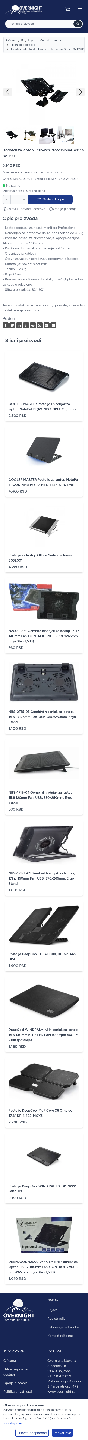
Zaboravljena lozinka (63, 1327)
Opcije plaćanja (15, 1383)
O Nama (9, 1361)
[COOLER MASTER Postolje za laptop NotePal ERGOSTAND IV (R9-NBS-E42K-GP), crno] (44, 450)
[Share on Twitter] (12, 325)
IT (22, 40)
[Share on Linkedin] (19, 325)
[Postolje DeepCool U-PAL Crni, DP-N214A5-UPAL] (44, 925)
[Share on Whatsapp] (40, 325)
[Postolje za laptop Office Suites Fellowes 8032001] (44, 526)
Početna (10, 40)
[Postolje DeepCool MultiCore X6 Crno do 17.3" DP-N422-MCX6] (44, 1081)
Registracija (56, 1318)
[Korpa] (68, 10)
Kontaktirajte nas (60, 1336)
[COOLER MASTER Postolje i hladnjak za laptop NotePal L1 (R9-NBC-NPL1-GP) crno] (44, 375)
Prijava (52, 1310)
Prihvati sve (62, 1433)
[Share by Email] (53, 325)
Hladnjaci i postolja (22, 45)
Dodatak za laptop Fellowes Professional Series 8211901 (47, 49)
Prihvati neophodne (32, 1433)
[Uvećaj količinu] (24, 199)
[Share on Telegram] (47, 325)
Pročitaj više (12, 1423)
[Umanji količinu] (7, 199)
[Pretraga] (77, 23)
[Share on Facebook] (6, 325)
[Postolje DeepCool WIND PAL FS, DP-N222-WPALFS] (44, 1157)
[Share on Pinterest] (26, 325)
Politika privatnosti (17, 1392)
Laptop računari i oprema (44, 40)
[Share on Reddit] (33, 325)
